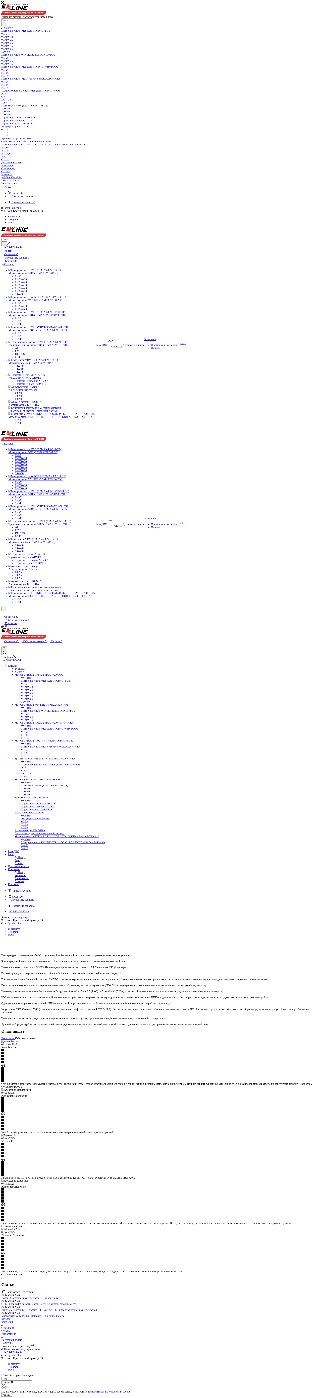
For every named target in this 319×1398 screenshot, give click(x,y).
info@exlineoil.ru (13, 207)
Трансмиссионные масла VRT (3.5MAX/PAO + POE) (51, 764)
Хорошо (6, 1395)
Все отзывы (8, 1038)
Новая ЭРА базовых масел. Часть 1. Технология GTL (31, 1298)
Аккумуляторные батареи (35, 818)
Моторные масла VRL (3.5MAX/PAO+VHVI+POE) (50, 728)
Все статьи (27, 1292)
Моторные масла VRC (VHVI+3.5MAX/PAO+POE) (50, 746)
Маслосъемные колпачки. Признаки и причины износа (32, 1315)
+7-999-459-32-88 (12, 177)
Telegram (13, 219)
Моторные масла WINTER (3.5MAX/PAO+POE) (48, 710)
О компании (8, 1327)
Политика (7, 1342)
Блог (17, 860)
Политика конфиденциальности (22, 1349)
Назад (21, 668)
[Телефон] (4, 649)
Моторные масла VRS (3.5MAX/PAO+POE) (46, 680)
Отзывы (5, 1330)
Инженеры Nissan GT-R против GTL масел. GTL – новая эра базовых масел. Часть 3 (49, 1309)
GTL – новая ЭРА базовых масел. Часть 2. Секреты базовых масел (38, 1304)
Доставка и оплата (11, 1339)
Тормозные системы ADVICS (38, 803)
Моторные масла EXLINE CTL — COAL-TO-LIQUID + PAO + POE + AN (63, 842)
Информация (8, 1333)
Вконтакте (14, 216)
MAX (11, 222)
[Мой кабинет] (2, 613)
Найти (6, 1382)
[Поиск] (4, 653)
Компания (20, 875)
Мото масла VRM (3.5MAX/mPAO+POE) (44, 785)
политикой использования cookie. (111, 1391)
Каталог (19, 671)
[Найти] (4, 24)
